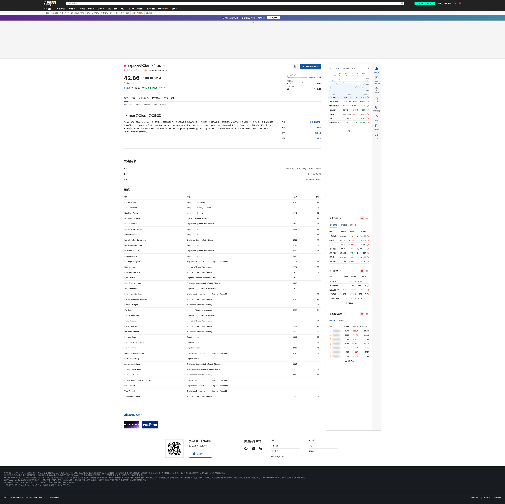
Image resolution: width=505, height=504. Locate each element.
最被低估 (332, 320)
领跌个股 (353, 225)
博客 (273, 440)
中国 (61, 13)
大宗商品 (345, 68)
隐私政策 (487, 498)
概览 (125, 105)
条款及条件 (475, 498)
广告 (310, 446)
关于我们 (312, 440)
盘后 (88, 13)
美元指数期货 (334, 123)
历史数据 (147, 105)
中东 (122, 13)
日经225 (332, 110)
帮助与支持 (313, 451)
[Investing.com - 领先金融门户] (50, 3)
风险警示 (497, 498)
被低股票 (149, 13)
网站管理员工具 (277, 456)
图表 (133, 98)
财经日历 (140, 9)
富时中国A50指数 (335, 102)
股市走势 (333, 218)
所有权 (138, 105)
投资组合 (274, 451)
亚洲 (127, 13)
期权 (155, 105)
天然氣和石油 (315, 122)
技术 (166, 98)
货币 (331, 68)
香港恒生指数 (334, 106)
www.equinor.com (313, 179)
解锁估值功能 (313, 77)
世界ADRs (95, 13)
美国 (319, 138)
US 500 (332, 118)
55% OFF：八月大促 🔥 (424, 3)
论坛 (173, 98)
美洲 (111, 13)
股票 (47, 13)
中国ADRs (104, 13)
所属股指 (163, 105)
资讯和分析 (143, 98)
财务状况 (156, 98)
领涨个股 (344, 225)
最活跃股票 (333, 225)
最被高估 (342, 320)
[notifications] (454, 3)
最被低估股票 (335, 313)
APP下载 (274, 446)
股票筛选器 (151, 9)
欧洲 (117, 13)
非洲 (133, 13)
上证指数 (332, 97)
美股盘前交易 (79, 13)
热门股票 (333, 271)
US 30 (331, 114)
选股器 (55, 13)
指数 (337, 68)
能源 (319, 127)
